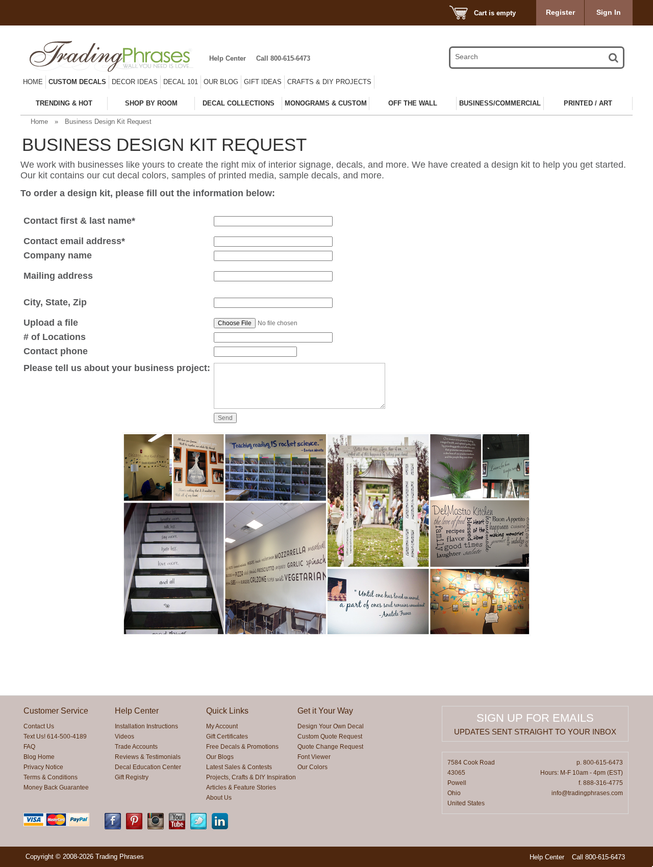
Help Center (227, 58)
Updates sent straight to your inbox (535, 731)
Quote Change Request (330, 746)
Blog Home (39, 756)
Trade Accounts (136, 746)
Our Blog (221, 82)
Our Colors (312, 767)
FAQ (29, 746)
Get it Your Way (325, 710)
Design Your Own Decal (330, 726)
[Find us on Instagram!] (155, 827)
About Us (219, 797)
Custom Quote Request (329, 736)
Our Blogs (220, 756)
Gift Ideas (263, 82)
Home (33, 82)
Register (560, 12)
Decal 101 (180, 82)
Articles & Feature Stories (241, 787)
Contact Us (38, 726)
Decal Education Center (148, 767)
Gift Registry (131, 777)
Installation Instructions (146, 726)
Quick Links (227, 710)
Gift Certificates (227, 736)
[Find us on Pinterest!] (134, 827)
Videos (124, 736)
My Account (222, 726)
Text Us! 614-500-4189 (55, 736)
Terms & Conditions (50, 777)
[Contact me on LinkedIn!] (220, 827)
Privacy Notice (43, 767)
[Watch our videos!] (177, 827)
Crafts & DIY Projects (329, 82)
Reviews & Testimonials (148, 756)
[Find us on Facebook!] (113, 827)
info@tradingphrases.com (587, 793)
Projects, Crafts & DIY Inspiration (251, 777)
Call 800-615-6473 (283, 58)
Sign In (608, 12)
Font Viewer (314, 756)
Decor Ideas (135, 82)
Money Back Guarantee (56, 787)
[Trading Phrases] (117, 56)
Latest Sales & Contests (239, 767)
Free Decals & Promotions (242, 746)
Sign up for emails (535, 718)
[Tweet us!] (198, 827)
